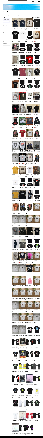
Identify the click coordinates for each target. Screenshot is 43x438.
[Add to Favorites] (18, 29)
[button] (6, 25)
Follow (33, 17)
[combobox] (17, 1)
